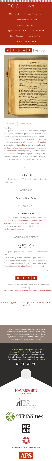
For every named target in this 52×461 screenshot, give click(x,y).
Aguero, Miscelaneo (16, 30)
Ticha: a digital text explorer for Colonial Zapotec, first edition (27, 350)
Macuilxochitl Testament (25, 19)
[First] (8, 50)
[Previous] (13, 50)
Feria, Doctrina (16, 36)
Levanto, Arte (34, 36)
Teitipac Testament (33, 14)
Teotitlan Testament (25, 25)
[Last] (24, 50)
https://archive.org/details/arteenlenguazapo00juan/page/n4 (26, 290)
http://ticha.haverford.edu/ (32, 339)
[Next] (18, 50)
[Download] (29, 50)
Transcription (10, 124)
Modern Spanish (26, 124)
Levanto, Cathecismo (25, 41)
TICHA (13, 5)
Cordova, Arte (37, 30)
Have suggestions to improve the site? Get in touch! (26, 304)
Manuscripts (14, 14)
